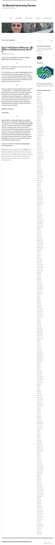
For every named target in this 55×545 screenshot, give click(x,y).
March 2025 (39, 124)
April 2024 (39, 144)
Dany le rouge (17, 153)
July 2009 (39, 475)
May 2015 (39, 345)
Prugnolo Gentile (25, 156)
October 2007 (39, 515)
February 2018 (39, 283)
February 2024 (40, 148)
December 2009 (40, 466)
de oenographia (15, 149)
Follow (39, 57)
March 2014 (39, 371)
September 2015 (40, 337)
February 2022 (40, 193)
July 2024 (39, 139)
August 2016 (39, 316)
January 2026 (39, 105)
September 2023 (40, 157)
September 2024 (40, 135)
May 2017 (39, 300)
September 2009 (40, 472)
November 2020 (40, 221)
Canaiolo (15, 151)
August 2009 (39, 474)
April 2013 (39, 391)
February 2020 (40, 238)
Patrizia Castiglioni (16, 156)
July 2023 (39, 161)
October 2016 (39, 313)
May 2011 (38, 434)
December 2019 (40, 242)
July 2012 (38, 408)
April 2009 (39, 481)
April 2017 (39, 302)
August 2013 (39, 384)
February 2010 (39, 462)
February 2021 (39, 215)
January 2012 (39, 419)
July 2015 (38, 341)
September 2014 (40, 359)
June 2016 (39, 320)
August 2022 (39, 182)
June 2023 (39, 163)
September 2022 (40, 180)
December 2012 (40, 399)
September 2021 (40, 202)
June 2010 (39, 455)
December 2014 (40, 354)
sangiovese (8, 158)
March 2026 (39, 101)
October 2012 (39, 402)
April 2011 (39, 436)
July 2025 (39, 116)
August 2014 (39, 361)
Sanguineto (24, 158)
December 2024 (40, 129)
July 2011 (38, 431)
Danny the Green (9, 153)
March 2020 (39, 236)
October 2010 (39, 447)
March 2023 (39, 169)
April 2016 (39, 324)
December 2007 (40, 511)
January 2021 (39, 217)
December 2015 (40, 331)
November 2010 (40, 446)
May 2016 (39, 322)
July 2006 (39, 528)
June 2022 (39, 186)
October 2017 (39, 290)
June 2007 (39, 522)
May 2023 (39, 165)
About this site (29, 18)
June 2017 (39, 298)
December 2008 (40, 488)
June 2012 (39, 410)
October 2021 (39, 201)
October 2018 (39, 268)
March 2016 (39, 326)
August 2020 (39, 227)
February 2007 (40, 524)
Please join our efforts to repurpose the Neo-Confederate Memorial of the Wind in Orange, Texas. (45, 85)
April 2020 (39, 234)
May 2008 (39, 502)
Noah (5, 156)
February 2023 (40, 171)
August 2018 (39, 272)
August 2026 (39, 92)
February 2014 (39, 373)
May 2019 (39, 255)
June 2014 (39, 365)
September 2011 (40, 427)
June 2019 (39, 253)
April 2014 (39, 369)
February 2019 (39, 260)
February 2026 (40, 103)
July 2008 (39, 498)
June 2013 (39, 388)
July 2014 (38, 363)
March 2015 (39, 348)
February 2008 (40, 507)
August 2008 (39, 496)
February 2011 (39, 440)
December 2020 (40, 219)
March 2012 (39, 416)
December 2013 (40, 376)
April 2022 (39, 189)
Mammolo (8, 154)
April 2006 (39, 531)
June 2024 (39, 141)
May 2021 (39, 210)
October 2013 (39, 380)
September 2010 (40, 449)
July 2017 (38, 296)
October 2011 (39, 425)
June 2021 (39, 208)
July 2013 (38, 386)
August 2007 (39, 518)
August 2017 (39, 294)
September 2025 (40, 113)
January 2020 (39, 240)
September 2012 (40, 404)
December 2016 (40, 309)
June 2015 (39, 343)
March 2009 (39, 483)
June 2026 (39, 96)
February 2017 (39, 305)
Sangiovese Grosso (16, 158)
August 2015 (39, 339)
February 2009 (40, 485)
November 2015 (40, 333)
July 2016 (38, 318)
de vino (21, 149)
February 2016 (39, 328)
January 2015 (39, 352)
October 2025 (39, 111)
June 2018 (39, 275)
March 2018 (39, 281)
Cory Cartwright (21, 151)
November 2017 (40, 288)
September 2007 (40, 516)
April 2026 (39, 100)
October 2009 (40, 470)
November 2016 (40, 311)
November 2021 (40, 199)
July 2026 (39, 94)
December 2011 (40, 421)
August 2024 (39, 137)
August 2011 (39, 429)
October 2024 (39, 133)
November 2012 (40, 401)
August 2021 (39, 204)
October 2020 (40, 223)
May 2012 (39, 412)
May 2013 (39, 389)
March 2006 (39, 533)
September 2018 (40, 270)
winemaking (8, 160)
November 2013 (40, 378)
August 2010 (39, 451)
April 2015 (39, 346)
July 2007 (39, 520)
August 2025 (39, 114)
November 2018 (40, 266)
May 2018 (39, 277)
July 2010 (38, 453)
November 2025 (40, 109)
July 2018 (38, 273)
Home (11, 18)
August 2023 (39, 159)
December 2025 (40, 107)
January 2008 (39, 509)
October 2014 (39, 358)
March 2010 (39, 460)
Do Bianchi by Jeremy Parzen (19, 5)
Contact (38, 18)
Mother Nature (22, 154)
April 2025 (39, 122)
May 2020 (39, 232)
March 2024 (39, 146)
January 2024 (39, 150)
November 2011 (40, 423)
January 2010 (39, 464)
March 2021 (39, 214)
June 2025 (39, 118)
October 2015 (39, 335)
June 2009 (39, 477)
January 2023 (39, 172)
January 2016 (39, 330)
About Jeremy (19, 18)
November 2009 (40, 468)
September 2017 (40, 292)
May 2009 (39, 479)
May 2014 (39, 367)
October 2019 (39, 245)
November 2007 (40, 513)
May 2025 (39, 120)
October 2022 (39, 178)
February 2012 (39, 417)
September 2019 (40, 247)
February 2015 (39, 350)
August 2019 (39, 249)
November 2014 (40, 356)
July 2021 (38, 206)
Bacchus (10, 151)
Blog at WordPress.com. (25, 541)
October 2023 (39, 156)
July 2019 (38, 251)
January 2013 (39, 397)
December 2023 (40, 152)
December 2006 (40, 526)
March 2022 (39, 191)
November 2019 (40, 244)
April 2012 (39, 414)
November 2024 (40, 131)
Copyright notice (48, 18)
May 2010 (39, 457)
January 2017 (39, 307)
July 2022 (39, 184)
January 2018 (39, 285)
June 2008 (39, 500)
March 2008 (39, 505)
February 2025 (40, 126)
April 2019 (39, 257)
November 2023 (40, 154)
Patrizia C (9, 156)
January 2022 (39, 195)
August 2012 (39, 406)
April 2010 (39, 459)
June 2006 (39, 530)
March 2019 (39, 258)
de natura (8, 149)
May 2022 (39, 187)
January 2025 (39, 128)
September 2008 (40, 494)
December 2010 (40, 444)
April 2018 (39, 279)
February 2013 (39, 395)
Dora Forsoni (24, 153)
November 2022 (40, 176)
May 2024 (39, 143)
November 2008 (40, 490)
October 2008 (40, 492)
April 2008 (39, 503)
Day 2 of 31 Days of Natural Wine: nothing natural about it (17, 49)
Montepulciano (14, 154)
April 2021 (39, 212)
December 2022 (40, 174)
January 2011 (39, 442)
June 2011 (38, 432)
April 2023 (39, 167)
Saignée (4, 158)
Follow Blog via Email (43, 46)
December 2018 (40, 264)
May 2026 (39, 98)
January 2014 (39, 374)
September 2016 (40, 315)
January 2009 (39, 487)
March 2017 (39, 303)
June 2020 (39, 230)
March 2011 (39, 438)
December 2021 (40, 197)
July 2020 (39, 229)
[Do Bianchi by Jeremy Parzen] (27, 32)
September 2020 (40, 225)
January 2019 (39, 262)
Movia (27, 154)
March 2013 (39, 393)
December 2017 (40, 287)
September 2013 (40, 382)
